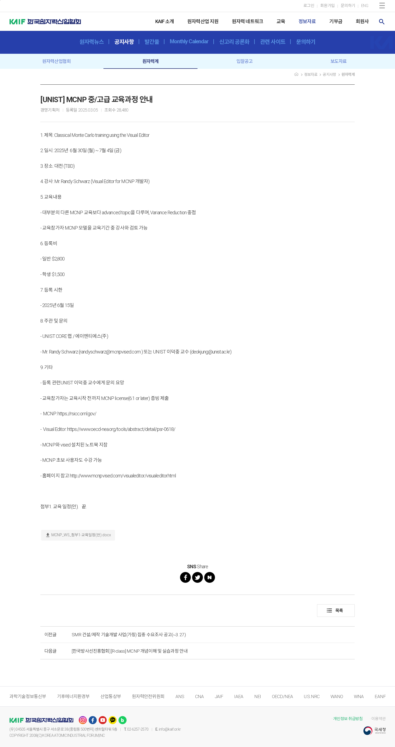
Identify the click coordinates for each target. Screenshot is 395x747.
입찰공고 (244, 61)
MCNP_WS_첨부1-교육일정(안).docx (78, 535)
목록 (334, 610)
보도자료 (339, 61)
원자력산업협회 (56, 61)
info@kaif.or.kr (170, 729)
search (382, 22)
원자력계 (150, 61)
